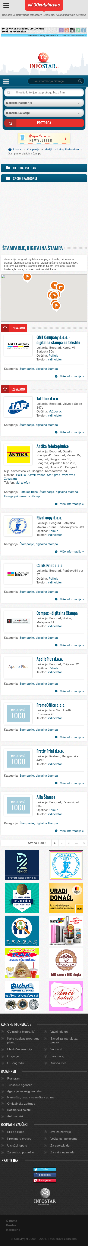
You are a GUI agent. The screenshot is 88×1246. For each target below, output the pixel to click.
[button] (27, 277)
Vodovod (56, 1049)
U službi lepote (17, 1145)
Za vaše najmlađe (62, 1152)
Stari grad (53, 474)
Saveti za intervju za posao (64, 1040)
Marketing (13, 1229)
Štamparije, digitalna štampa (38, 368)
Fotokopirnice (28, 491)
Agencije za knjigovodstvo (24, 1091)
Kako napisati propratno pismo (23, 1040)
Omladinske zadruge (21, 1103)
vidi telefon (55, 359)
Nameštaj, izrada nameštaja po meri (31, 1097)
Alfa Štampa (46, 797)
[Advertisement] (44, 213)
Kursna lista (58, 1063)
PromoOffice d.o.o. (51, 705)
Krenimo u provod (19, 1138)
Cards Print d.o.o (50, 565)
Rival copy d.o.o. (49, 518)
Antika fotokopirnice (53, 446)
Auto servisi (15, 1116)
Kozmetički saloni (19, 1110)
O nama (11, 1220)
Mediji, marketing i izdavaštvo (62, 149)
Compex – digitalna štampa (57, 613)
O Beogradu (15, 1063)
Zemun (53, 531)
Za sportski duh (60, 1145)
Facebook (45, 1174)
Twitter (45, 1169)
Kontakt (12, 1225)
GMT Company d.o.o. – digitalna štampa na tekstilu (58, 339)
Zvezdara (10, 478)
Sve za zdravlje (60, 1131)
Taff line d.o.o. (48, 398)
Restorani (13, 1078)
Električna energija (19, 1049)
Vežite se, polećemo (64, 1138)
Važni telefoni (59, 1031)
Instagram (45, 1180)
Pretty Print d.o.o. (50, 751)
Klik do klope (15, 1131)
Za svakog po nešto (20, 1152)
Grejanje (13, 1056)
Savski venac (36, 474)
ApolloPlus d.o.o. (50, 659)
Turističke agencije (19, 1085)
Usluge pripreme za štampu (22, 496)
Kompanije (33, 149)
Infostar (17, 149)
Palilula (53, 355)
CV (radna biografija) (21, 1031)
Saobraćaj (57, 1056)
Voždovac (55, 411)
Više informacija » (72, 376)
